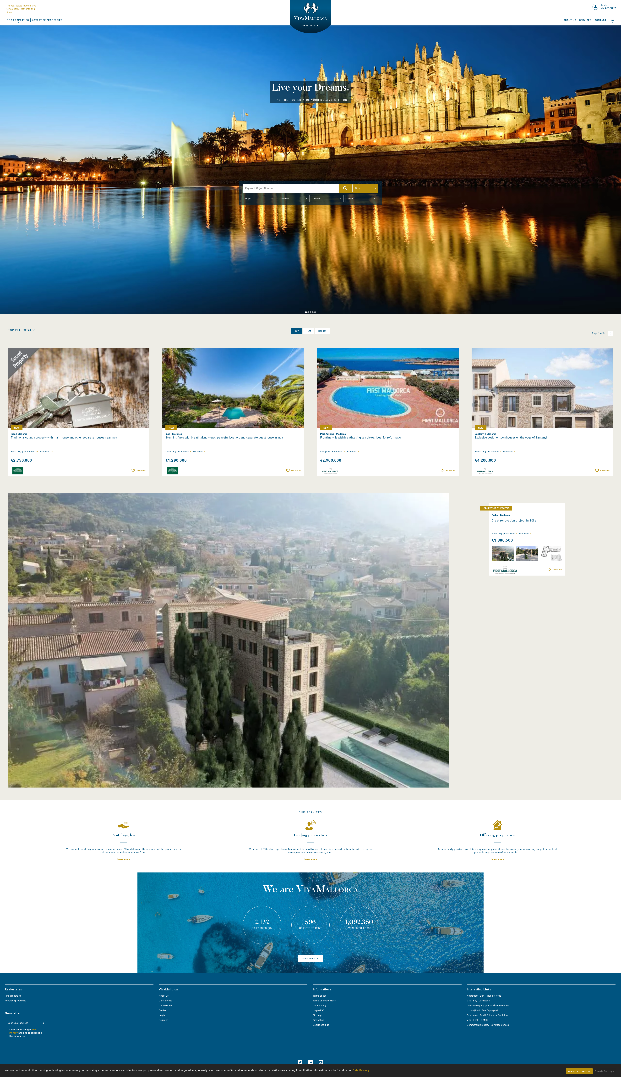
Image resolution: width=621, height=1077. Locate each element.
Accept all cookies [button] (579, 1071)
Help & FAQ (319, 1010)
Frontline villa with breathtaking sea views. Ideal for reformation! (361, 437)
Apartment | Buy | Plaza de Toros (484, 995)
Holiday (322, 331)
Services (585, 20)
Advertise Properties (47, 20)
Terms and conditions (324, 1000)
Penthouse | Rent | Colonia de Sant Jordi (488, 1015)
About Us (570, 20)
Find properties (13, 995)
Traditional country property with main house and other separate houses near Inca (64, 437)
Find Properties (17, 20)
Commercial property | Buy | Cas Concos (488, 1025)
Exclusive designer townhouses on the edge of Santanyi (511, 437)
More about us (310, 958)
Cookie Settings (604, 1071)
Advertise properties (15, 1000)
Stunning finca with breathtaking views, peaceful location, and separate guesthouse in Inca (224, 437)
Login (162, 1015)
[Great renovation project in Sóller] (228, 640)
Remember (141, 470)
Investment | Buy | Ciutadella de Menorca (488, 1005)
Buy (296, 331)
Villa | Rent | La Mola (477, 1020)
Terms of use (319, 995)
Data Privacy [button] (361, 1070)
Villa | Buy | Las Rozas (478, 1000)
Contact (600, 20)
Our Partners (165, 1005)
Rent (308, 331)
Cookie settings (321, 1025)
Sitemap (317, 1015)
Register (163, 1020)
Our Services (165, 1000)
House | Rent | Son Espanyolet (482, 1010)
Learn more (123, 859)
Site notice (318, 1020)
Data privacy (319, 1005)
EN (612, 20)
